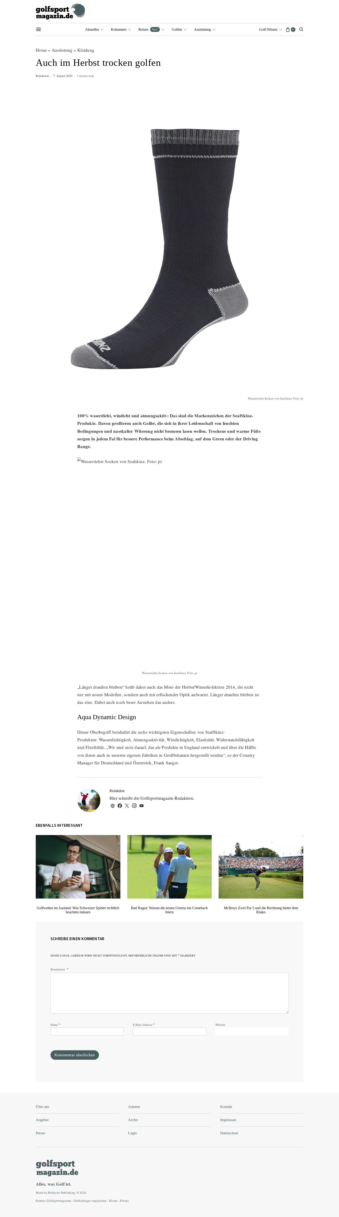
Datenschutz (229, 1133)
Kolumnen (118, 29)
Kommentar (58, 969)
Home (41, 50)
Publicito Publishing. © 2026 (67, 1192)
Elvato (113, 1201)
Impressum (228, 1120)
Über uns (42, 1107)
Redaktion (42, 76)
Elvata (124, 1201)
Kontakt (226, 1107)
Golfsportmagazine (59, 1201)
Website (220, 1025)
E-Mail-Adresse (144, 1024)
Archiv (133, 1120)
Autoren (134, 1107)
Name (55, 1024)
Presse (40, 1133)
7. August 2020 (62, 76)
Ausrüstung (202, 29)
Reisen (148, 29)
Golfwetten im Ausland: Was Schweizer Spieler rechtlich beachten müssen (78, 910)
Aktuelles (92, 29)
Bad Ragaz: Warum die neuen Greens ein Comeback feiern (169, 910)
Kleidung (85, 50)
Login (132, 1133)
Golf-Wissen (268, 29)
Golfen (177, 29)
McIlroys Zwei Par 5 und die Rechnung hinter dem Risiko (261, 910)
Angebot (42, 1120)
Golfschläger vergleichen (90, 1201)
